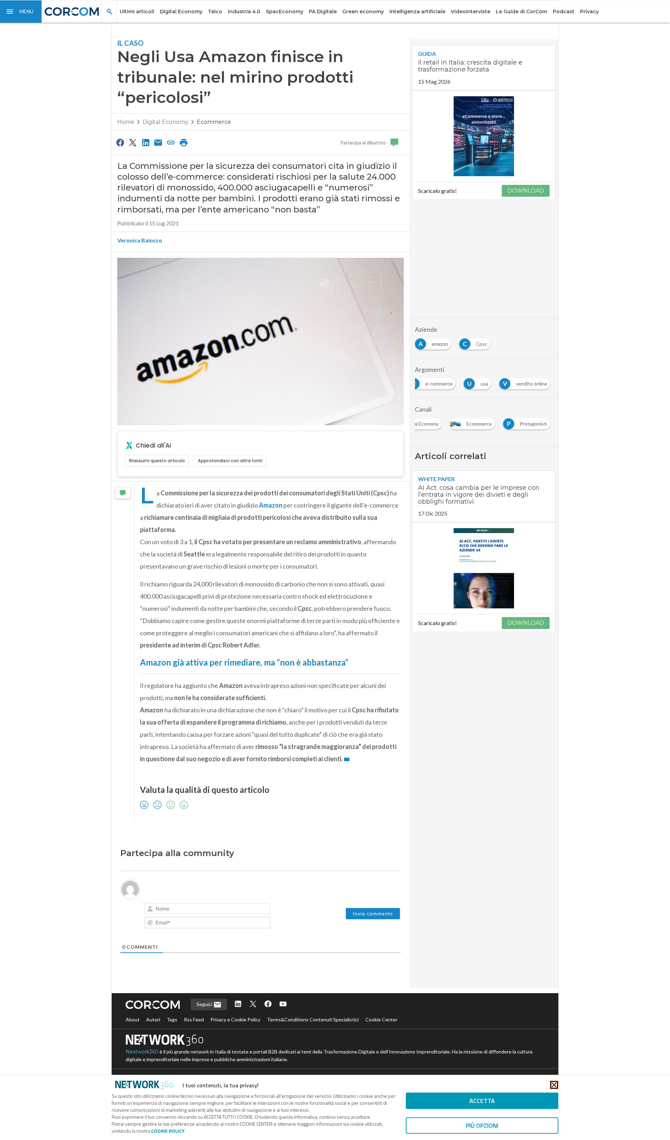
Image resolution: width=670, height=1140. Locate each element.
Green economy (363, 11)
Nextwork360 (142, 1068)
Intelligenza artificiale (417, 11)
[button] (21, 11)
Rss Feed (194, 1035)
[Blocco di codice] (220, 910)
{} (239, 909)
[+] (249, 909)
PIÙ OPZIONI (482, 1125)
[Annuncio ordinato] (191, 910)
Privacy (589, 11)
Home (125, 122)
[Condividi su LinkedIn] (145, 142)
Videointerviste (470, 11)
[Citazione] (211, 910)
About (133, 1035)
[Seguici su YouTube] (283, 1020)
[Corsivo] (162, 910)
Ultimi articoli (137, 11)
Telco (215, 11)
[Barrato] (181, 910)
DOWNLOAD (525, 190)
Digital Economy (181, 11)
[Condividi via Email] (158, 142)
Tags (172, 1035)
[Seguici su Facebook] (268, 1020)
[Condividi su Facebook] (120, 142)
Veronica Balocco (139, 240)
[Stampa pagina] (183, 142)
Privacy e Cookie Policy (235, 1035)
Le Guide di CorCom (521, 11)
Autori (153, 1035)
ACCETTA (482, 1100)
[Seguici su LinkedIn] (238, 1020)
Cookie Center (381, 1035)
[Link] (230, 910)
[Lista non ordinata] (201, 910)
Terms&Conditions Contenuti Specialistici (313, 1035)
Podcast (563, 11)
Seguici (204, 1020)
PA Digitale (323, 11)
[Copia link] (171, 142)
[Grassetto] (152, 910)
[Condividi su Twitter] (132, 142)
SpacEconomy (284, 11)
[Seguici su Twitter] (253, 1020)
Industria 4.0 (244, 11)
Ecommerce (214, 122)
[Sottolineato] (172, 910)
